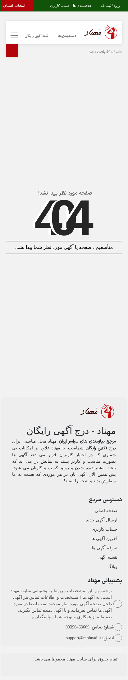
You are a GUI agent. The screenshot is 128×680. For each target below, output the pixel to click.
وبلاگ (112, 566)
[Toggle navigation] (13, 35)
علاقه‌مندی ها (83, 5)
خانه (119, 52)
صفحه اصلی (106, 510)
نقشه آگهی (107, 557)
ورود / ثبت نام (111, 5)
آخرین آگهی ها (104, 538)
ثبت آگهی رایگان (36, 36)
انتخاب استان (14, 5)
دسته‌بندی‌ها (67, 36)
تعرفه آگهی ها (104, 548)
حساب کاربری (60, 5)
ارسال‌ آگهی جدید (101, 520)
